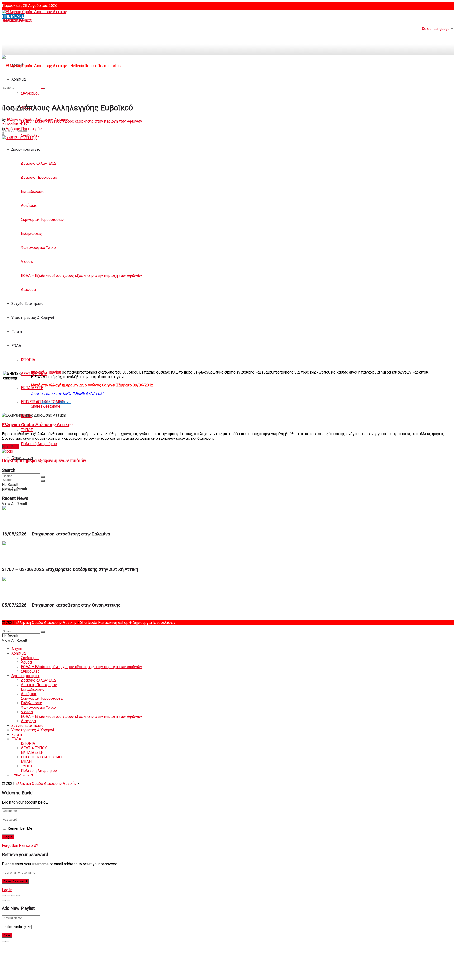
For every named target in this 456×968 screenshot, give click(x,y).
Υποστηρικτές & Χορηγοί (32, 317)
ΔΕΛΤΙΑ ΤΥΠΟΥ (34, 748)
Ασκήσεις (29, 205)
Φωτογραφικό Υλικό (38, 247)
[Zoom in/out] (18, 895)
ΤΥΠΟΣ (27, 430)
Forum (16, 331)
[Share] (8, 895)
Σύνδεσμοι (30, 657)
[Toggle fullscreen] (13, 895)
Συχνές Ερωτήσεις (27, 303)
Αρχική (17, 648)
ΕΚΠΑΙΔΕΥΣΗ (32, 387)
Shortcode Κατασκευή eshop (104, 622)
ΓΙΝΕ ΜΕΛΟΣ (13, 16)
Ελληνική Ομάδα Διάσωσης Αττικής (37, 119)
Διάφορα (28, 289)
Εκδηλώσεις (31, 233)
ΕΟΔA (16, 345)
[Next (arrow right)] (8, 900)
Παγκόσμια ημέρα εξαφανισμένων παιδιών (44, 460)
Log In (7, 890)
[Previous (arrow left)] (4, 900)
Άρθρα (26, 662)
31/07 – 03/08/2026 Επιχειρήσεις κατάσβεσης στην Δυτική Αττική (70, 569)
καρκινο (64, 402)
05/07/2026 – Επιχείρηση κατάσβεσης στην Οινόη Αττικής (61, 605)
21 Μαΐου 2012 (15, 124)
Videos (27, 261)
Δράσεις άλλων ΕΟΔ (38, 163)
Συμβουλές (30, 671)
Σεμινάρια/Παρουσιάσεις (42, 219)
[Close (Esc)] (4, 895)
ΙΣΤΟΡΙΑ (28, 359)
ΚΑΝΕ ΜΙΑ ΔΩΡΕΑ (17, 21)
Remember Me (20, 828)
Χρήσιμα (18, 653)
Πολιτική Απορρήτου (39, 444)
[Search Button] (43, 477)
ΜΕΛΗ (26, 761)
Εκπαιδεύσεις (32, 191)
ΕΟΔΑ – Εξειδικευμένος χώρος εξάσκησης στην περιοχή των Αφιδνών (81, 121)
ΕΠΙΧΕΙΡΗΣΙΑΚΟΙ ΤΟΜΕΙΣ (42, 757)
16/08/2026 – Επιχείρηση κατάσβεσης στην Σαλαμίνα (56, 534)
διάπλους (49, 402)
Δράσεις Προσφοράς (39, 177)
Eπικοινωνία (22, 775)
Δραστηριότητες (25, 149)
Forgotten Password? (20, 845)
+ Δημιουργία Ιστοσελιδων (152, 622)
